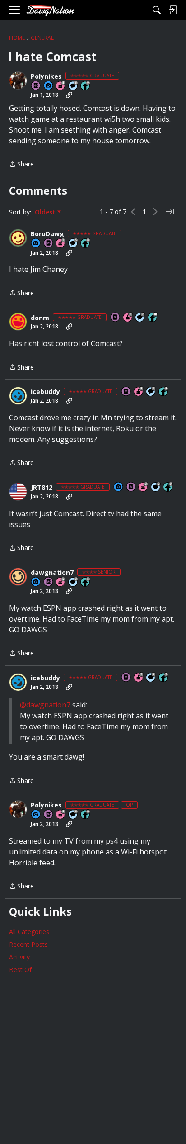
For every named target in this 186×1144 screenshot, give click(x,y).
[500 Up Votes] (163, 392)
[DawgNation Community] (50, 10)
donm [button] (40, 318)
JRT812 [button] (41, 488)
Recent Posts (28, 944)
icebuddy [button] (45, 392)
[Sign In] (173, 10)
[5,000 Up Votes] (85, 86)
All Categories (29, 931)
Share (21, 165)
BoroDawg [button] (47, 234)
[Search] (157, 10)
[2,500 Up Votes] (85, 243)
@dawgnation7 (45, 705)
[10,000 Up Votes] (153, 317)
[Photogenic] (48, 86)
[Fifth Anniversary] (61, 86)
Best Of (20, 969)
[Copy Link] (69, 95)
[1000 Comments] (73, 243)
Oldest (46, 212)
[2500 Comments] (73, 86)
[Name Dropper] (36, 86)
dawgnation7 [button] (52, 573)
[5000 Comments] (140, 317)
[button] (18, 80)
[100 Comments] (73, 582)
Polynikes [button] (46, 76)
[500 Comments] (151, 392)
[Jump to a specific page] (170, 211)
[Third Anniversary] (61, 243)
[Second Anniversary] (128, 317)
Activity (19, 957)
